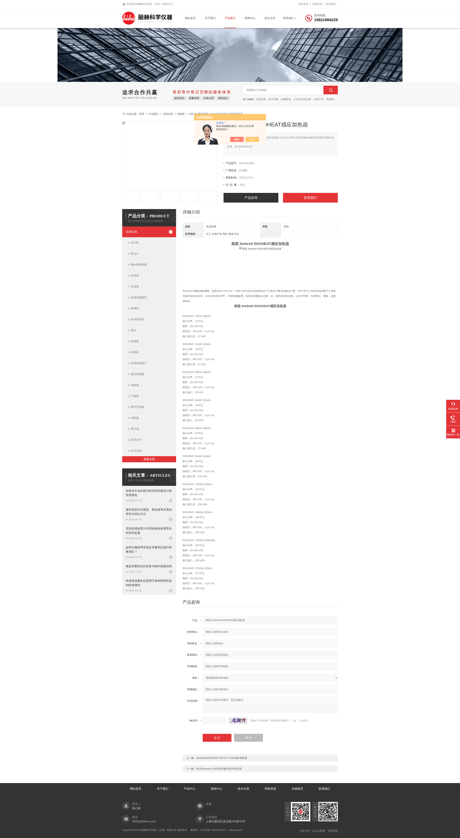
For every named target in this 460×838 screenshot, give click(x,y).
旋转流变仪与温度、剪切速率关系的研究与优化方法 (149, 511)
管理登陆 (333, 830)
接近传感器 (137, 374)
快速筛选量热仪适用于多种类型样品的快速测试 (149, 583)
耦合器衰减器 (139, 264)
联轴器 (135, 341)
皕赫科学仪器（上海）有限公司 (154, 4)
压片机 (135, 242)
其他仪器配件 (139, 297)
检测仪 (135, 308)
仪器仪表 (168, 113)
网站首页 (190, 18)
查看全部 (149, 459)
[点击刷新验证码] (238, 720)
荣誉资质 (270, 788)
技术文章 (269, 18)
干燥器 (135, 395)
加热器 (181, 113)
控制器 (135, 417)
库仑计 (135, 253)
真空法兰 (136, 439)
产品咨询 (251, 198)
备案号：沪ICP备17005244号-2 (208, 829)
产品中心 (189, 788)
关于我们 (210, 18)
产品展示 (230, 18)
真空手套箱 (137, 406)
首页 (141, 113)
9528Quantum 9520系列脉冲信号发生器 (219, 768)
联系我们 (331, 4)
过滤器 (135, 286)
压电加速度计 (139, 363)
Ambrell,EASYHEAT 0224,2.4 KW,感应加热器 (221, 757)
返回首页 (303, 4)
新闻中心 (250, 18)
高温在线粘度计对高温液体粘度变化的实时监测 (149, 530)
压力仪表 (136, 450)
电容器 (135, 275)
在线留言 (317, 4)
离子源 (135, 428)
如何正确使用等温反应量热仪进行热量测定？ (149, 549)
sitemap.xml (235, 829)
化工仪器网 (318, 830)
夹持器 (135, 352)
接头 (133, 330)
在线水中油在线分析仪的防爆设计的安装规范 (149, 493)
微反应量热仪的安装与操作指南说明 (149, 566)
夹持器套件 (137, 319)
